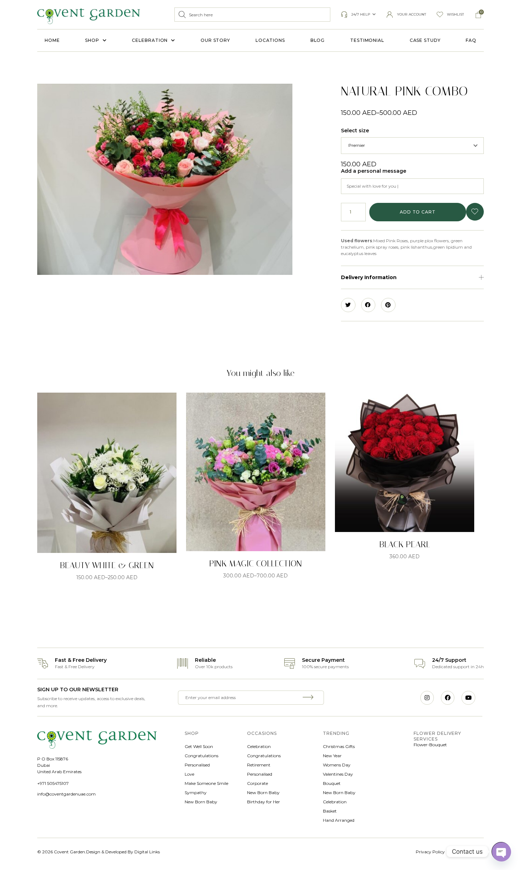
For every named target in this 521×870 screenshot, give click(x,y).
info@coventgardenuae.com (66, 794)
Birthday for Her (263, 801)
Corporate (257, 783)
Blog (317, 40)
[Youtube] (468, 697)
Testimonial (367, 40)
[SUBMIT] (309, 698)
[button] (412, 277)
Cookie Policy (470, 851)
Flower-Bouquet (430, 744)
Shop (92, 40)
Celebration (150, 40)
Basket (330, 811)
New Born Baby (201, 801)
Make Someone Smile (206, 783)
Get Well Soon (199, 746)
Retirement (258, 765)
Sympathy (196, 792)
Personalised (197, 765)
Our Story (215, 40)
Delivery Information (369, 277)
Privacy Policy (430, 851)
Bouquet (332, 783)
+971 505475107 (53, 783)
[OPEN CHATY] (501, 851)
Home (52, 40)
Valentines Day (338, 774)
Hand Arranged (338, 820)
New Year (332, 755)
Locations (270, 40)
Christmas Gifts (339, 746)
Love (189, 774)
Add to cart (418, 212)
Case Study (425, 40)
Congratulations (201, 755)
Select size (355, 130)
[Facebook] (447, 697)
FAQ (471, 40)
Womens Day (337, 765)
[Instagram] (427, 697)
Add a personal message (373, 171)
